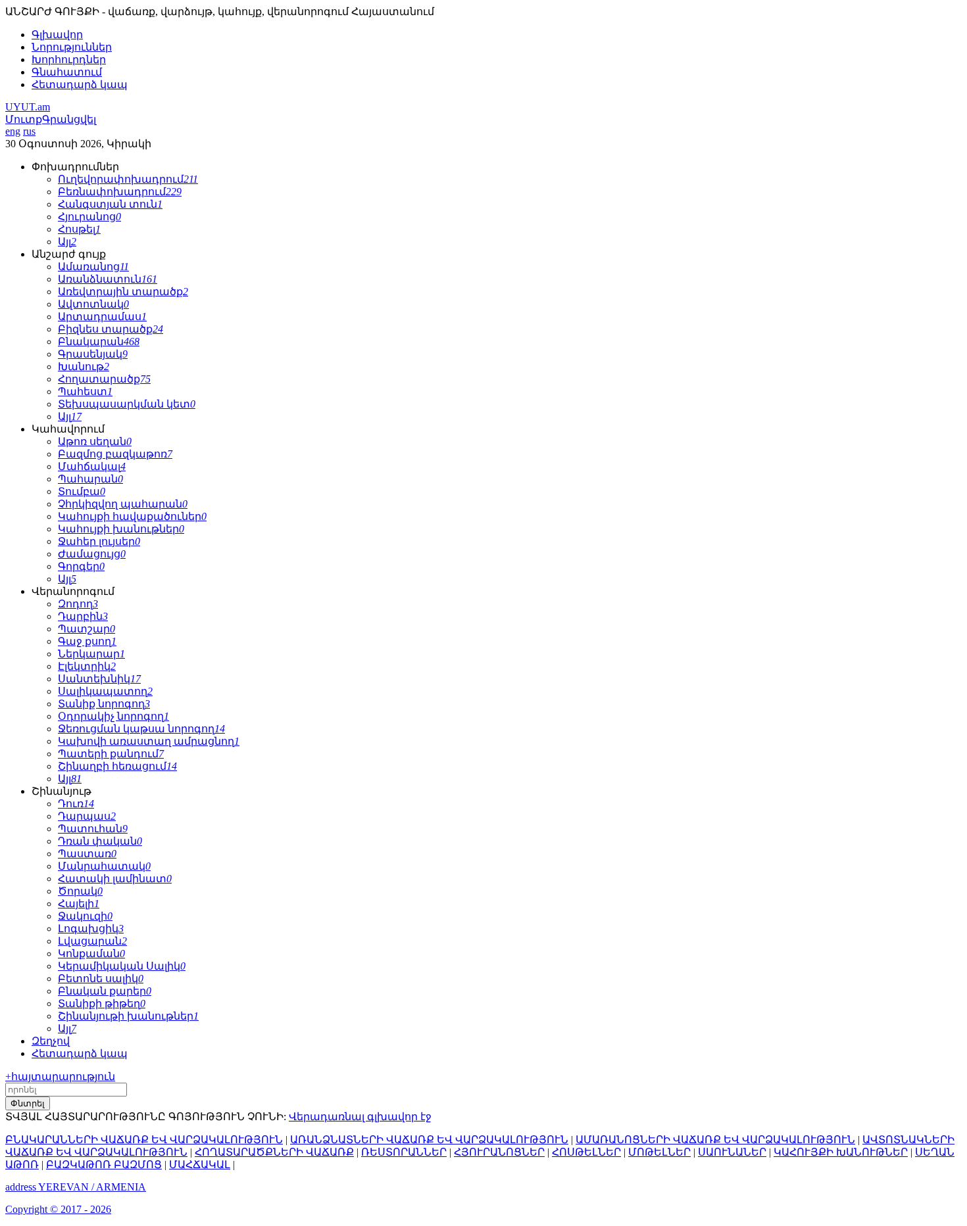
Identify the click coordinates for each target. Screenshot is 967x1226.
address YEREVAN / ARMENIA (75, 1186)
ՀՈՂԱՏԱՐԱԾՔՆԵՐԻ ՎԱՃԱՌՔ (274, 1152)
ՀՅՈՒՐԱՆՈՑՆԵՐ (499, 1152)
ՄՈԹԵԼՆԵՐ (659, 1152)
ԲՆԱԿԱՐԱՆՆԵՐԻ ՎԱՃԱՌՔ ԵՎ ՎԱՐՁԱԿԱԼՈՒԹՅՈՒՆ (144, 1139)
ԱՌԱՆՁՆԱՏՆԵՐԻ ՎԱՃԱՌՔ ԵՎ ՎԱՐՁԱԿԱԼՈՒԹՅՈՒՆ (429, 1139)
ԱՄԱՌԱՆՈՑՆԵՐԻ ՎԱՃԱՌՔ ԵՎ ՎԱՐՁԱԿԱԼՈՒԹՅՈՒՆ (715, 1139)
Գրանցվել (69, 119)
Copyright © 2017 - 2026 (58, 1209)
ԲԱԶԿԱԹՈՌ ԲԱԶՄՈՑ (104, 1164)
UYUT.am (27, 106)
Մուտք (23, 119)
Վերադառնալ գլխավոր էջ (360, 1116)
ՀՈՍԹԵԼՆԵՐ (586, 1152)
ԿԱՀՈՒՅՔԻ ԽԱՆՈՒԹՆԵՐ (841, 1152)
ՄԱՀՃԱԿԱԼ (199, 1164)
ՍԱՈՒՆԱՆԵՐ (732, 1152)
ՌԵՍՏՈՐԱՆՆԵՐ (404, 1152)
